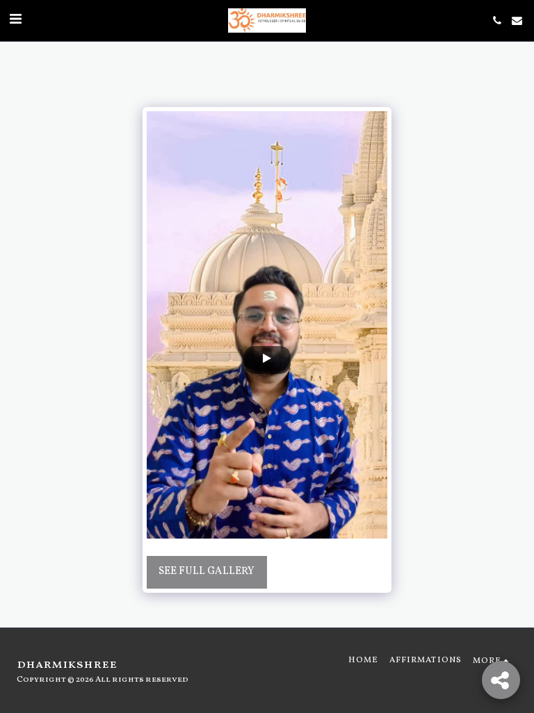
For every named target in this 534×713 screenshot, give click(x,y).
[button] (15, 20)
